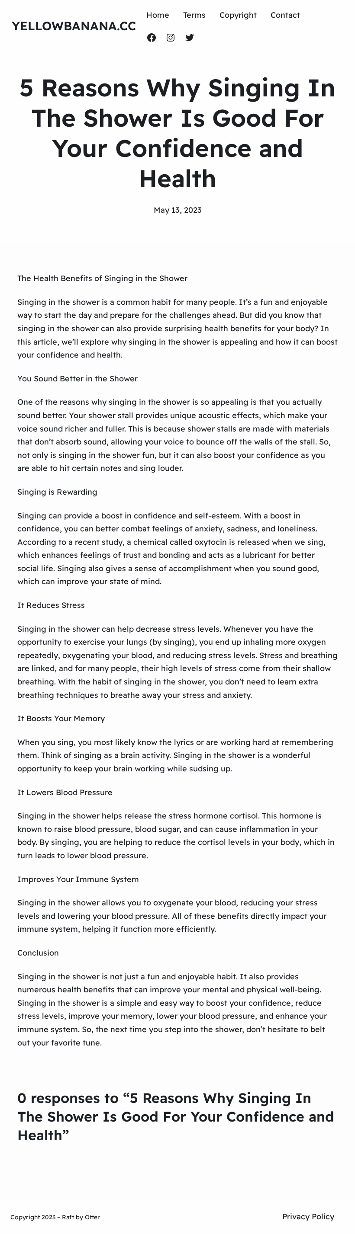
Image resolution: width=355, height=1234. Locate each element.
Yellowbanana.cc (74, 25)
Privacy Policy (308, 1216)
